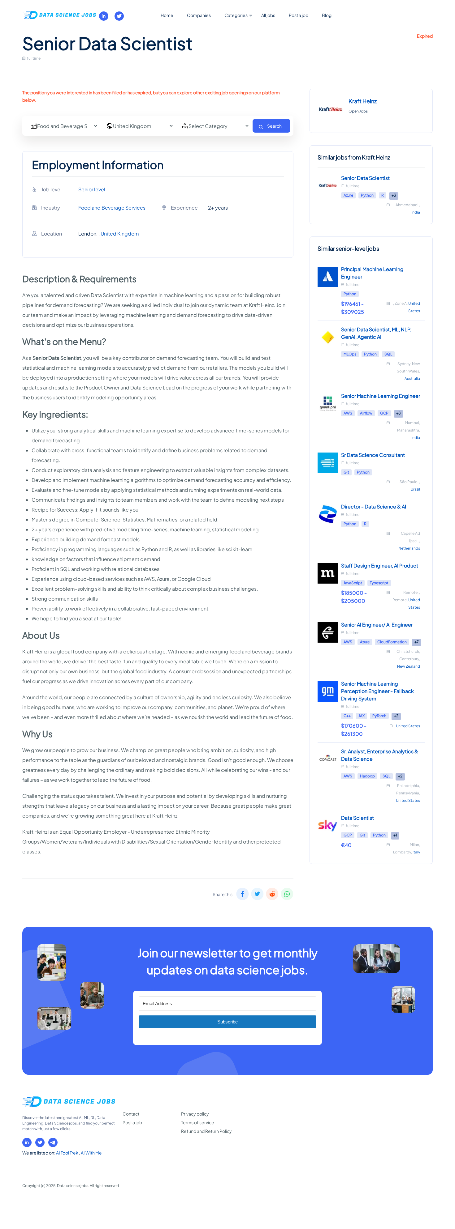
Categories (236, 15)
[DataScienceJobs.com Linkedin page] (103, 16)
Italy (416, 852)
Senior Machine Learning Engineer (380, 396)
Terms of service (197, 1122)
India (415, 212)
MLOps (350, 354)
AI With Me (91, 1152)
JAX (361, 715)
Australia (412, 378)
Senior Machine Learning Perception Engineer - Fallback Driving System (377, 691)
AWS (348, 413)
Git (346, 472)
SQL (388, 354)
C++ (347, 715)
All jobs (268, 15)
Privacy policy (195, 1113)
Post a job (298, 15)
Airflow (366, 413)
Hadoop (367, 776)
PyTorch (379, 715)
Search (274, 126)
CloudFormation (392, 642)
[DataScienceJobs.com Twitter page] (119, 16)
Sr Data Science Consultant (373, 455)
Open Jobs (358, 111)
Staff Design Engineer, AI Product (379, 565)
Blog (327, 15)
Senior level (91, 189)
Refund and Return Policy (206, 1131)
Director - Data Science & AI (373, 506)
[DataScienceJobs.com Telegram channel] (53, 1142)
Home (167, 15)
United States (408, 726)
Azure (348, 195)
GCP (384, 413)
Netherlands (409, 548)
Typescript (379, 582)
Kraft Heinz (363, 100)
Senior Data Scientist (365, 178)
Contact (131, 1113)
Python (367, 195)
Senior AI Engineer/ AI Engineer (377, 624)
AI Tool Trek (67, 1152)
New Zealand (408, 666)
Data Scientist (357, 817)
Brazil (415, 489)
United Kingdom (120, 233)
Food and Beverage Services (111, 207)
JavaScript (353, 582)
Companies (199, 15)
